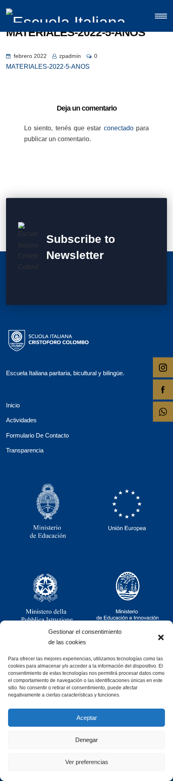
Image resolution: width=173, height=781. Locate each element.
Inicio (13, 405)
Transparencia (24, 450)
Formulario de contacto (37, 435)
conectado (119, 128)
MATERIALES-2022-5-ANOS (48, 66)
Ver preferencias (86, 761)
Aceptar (86, 717)
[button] (161, 637)
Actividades (21, 420)
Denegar (86, 739)
